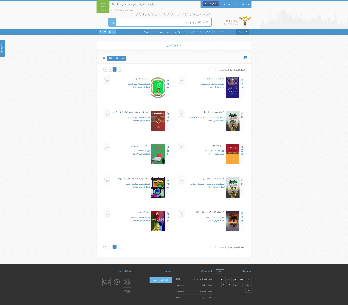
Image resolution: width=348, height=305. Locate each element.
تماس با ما (122, 4)
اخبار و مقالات (159, 31)
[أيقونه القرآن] (127, 282)
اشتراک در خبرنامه (137, 4)
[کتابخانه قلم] (237, 22)
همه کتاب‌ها (218, 31)
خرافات (230, 285)
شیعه (222, 279)
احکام (235, 279)
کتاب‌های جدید (205, 31)
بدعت (228, 279)
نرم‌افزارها (148, 31)
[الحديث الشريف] (127, 291)
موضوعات (242, 31)
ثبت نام (245, 4)
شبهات (248, 279)
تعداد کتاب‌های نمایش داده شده (232, 70)
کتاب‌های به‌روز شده (190, 31)
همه (220, 271)
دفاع (224, 285)
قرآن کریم (238, 285)
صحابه (241, 279)
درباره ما (151, 4)
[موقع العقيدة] (117, 282)
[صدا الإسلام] (106, 282)
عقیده (248, 290)
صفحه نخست (230, 31)
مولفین (178, 31)
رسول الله (247, 285)
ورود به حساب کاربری (229, 4)
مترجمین (170, 31)
